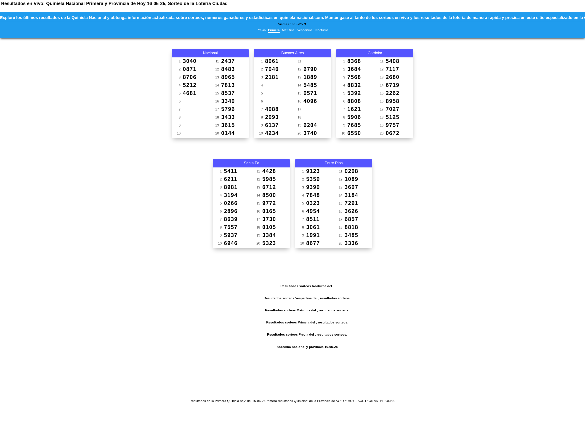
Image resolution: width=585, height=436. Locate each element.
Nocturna (322, 30)
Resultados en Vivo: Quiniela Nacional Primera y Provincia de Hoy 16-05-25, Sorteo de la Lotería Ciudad (114, 3)
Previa (261, 30)
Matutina (288, 30)
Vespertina (305, 30)
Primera (274, 30)
